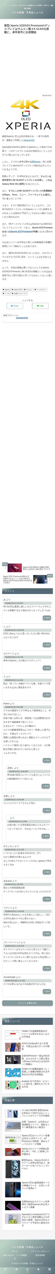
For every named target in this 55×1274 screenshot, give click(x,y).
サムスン (29, 290)
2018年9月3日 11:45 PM (14, 911)
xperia (7, 290)
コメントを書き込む (27, 1003)
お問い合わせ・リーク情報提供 (15, 1257)
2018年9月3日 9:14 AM (14, 680)
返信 (48, 618)
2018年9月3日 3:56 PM (14, 884)
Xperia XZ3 (28, 140)
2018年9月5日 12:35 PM (14, 946)
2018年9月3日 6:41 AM (14, 657)
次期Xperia (35, 162)
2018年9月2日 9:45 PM (14, 603)
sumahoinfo (22, 318)
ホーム (15, 1251)
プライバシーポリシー (40, 1251)
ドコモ (7, 293)
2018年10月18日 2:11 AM (15, 981)
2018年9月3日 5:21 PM (18, 822)
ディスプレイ (41, 290)
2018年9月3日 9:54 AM (14, 707)
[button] (49, 634)
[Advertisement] (27, 64)
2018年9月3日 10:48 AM (14, 800)
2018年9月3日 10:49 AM (18, 771)
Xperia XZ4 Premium (21, 231)
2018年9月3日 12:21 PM (14, 850)
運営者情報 (40, 1255)
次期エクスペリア (20, 293)
